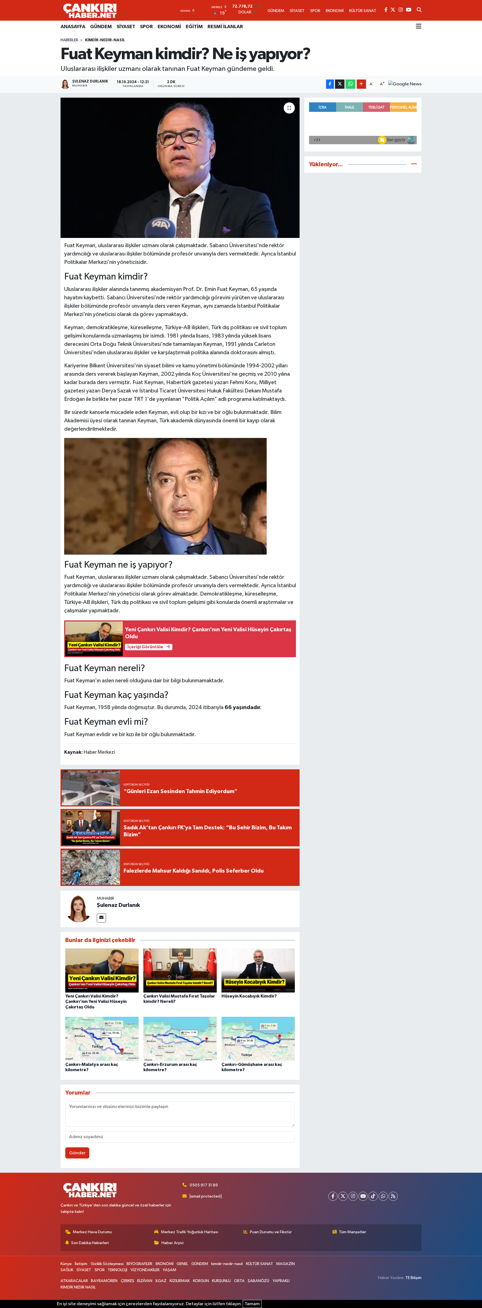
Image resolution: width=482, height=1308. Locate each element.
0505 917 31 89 (204, 1185)
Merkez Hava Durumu (92, 1232)
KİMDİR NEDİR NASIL (78, 1287)
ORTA (239, 1281)
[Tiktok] (373, 1196)
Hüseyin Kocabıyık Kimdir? (249, 996)
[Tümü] (414, 164)
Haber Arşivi (173, 1243)
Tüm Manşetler (352, 1232)
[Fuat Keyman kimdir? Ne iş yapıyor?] (180, 168)
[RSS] (393, 1196)
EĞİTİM (194, 26)
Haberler (69, 40)
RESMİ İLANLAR (225, 26)
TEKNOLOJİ (117, 1270)
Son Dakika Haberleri (90, 1243)
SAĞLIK (67, 1270)
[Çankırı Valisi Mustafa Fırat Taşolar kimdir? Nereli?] (180, 970)
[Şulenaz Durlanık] (78, 908)
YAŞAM (169, 1270)
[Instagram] (353, 1196)
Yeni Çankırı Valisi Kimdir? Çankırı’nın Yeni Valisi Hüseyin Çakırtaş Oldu (96, 1001)
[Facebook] (333, 1196)
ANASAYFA (73, 26)
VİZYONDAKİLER (145, 1270)
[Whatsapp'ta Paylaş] (350, 84)
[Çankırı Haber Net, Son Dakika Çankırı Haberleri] (90, 10)
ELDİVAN (144, 1281)
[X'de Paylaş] (339, 84)
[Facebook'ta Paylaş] (330, 84)
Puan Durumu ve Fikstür (271, 1232)
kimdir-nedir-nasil (105, 40)
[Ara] (419, 10)
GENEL (182, 1264)
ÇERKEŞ (127, 1281)
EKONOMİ (169, 26)
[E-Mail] (101, 917)
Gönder (77, 1153)
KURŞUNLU (221, 1281)
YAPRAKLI (281, 1281)
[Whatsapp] (383, 1196)
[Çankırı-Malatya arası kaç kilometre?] (102, 1038)
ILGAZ (161, 1281)
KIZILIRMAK (180, 1281)
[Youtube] (363, 1196)
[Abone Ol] (404, 84)
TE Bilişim (413, 1278)
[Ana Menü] (418, 27)
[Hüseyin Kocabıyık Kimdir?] (258, 970)
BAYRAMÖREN (104, 1281)
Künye (66, 1264)
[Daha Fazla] (361, 84)
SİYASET (126, 26)
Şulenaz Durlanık (118, 905)
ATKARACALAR (74, 1281)
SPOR (146, 26)
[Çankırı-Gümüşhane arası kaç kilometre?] (258, 1038)
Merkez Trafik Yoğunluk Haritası (189, 1232)
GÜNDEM (101, 26)
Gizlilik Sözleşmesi (107, 1264)
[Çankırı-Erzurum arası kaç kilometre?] (180, 1038)
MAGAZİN (285, 1264)
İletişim (81, 1264)
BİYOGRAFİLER (139, 1264)
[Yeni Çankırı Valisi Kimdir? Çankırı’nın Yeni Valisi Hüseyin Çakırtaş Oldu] (102, 970)
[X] (343, 1196)
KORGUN (201, 1281)
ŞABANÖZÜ (258, 1281)
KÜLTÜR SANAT (259, 1264)
